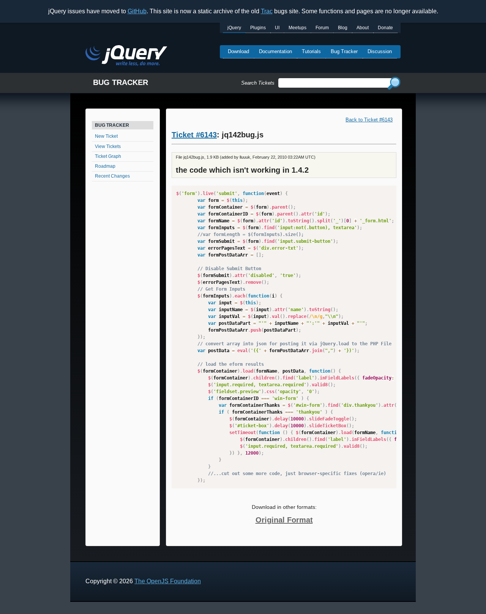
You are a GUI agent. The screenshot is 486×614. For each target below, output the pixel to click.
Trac (267, 11)
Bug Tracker (344, 51)
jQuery (234, 27)
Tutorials (311, 51)
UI (277, 27)
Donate (385, 27)
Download (238, 51)
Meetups (297, 27)
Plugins (258, 27)
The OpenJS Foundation (167, 581)
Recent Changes (112, 176)
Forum (322, 27)
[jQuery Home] (126, 56)
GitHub (137, 11)
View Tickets (108, 146)
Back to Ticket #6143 (369, 120)
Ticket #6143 (194, 135)
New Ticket (106, 136)
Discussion (380, 51)
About (363, 27)
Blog (342, 27)
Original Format (284, 520)
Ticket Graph (108, 156)
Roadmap (105, 166)
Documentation (275, 51)
